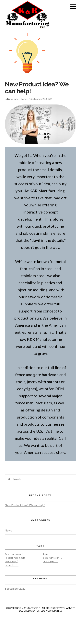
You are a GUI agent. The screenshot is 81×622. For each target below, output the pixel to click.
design (47, 554)
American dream (15, 554)
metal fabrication (53, 557)
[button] (73, 6)
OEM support (50, 561)
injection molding (15, 557)
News (10, 98)
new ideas (11, 561)
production (11, 565)
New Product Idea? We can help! (25, 505)
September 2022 (15, 588)
